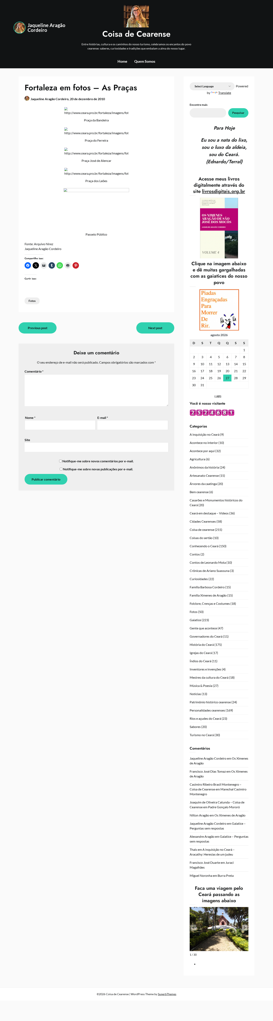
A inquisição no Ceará (204, 434)
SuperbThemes (167, 994)
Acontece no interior (204, 442)
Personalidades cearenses (207, 710)
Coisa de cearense (202, 529)
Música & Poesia (201, 685)
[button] (245, 928)
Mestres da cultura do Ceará (209, 677)
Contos (195, 554)
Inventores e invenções (205, 669)
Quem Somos (144, 61)
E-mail (102, 417)
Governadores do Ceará (206, 636)
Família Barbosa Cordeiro (207, 587)
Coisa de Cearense (136, 34)
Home (122, 61)
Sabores (195, 727)
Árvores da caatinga (203, 484)
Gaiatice (195, 620)
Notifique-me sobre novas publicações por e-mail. (98, 469)
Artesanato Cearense (204, 475)
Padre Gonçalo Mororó (224, 807)
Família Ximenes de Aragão (208, 595)
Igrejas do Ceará (201, 653)
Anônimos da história (204, 467)
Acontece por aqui (202, 451)
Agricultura (197, 459)
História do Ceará (202, 644)
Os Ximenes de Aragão (229, 815)
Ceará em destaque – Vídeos (209, 513)
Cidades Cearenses (203, 521)
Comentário (34, 371)
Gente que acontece (203, 628)
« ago (217, 396)
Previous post (37, 328)
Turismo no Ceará (202, 735)
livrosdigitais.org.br (223, 191)
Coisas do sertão (201, 538)
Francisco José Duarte (205, 862)
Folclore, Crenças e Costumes (210, 603)
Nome (30, 417)
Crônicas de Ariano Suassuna (209, 570)
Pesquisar (238, 112)
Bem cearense (199, 492)
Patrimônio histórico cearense (210, 702)
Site (27, 440)
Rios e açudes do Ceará (205, 718)
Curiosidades (199, 579)
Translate (224, 93)
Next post (155, 328)
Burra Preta (226, 875)
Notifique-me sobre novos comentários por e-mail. (98, 461)
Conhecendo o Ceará (204, 546)
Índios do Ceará (200, 661)
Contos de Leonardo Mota (208, 562)
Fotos (32, 300)
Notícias (195, 694)
